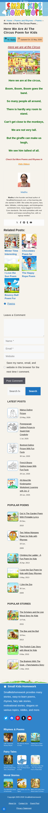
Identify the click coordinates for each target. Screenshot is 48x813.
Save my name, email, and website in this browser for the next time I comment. (23, 367)
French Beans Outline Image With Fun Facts (28, 466)
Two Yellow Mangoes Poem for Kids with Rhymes (29, 536)
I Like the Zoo (26, 584)
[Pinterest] (24, 222)
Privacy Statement (23, 808)
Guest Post (34, 803)
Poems (38, 20)
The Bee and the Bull (29, 631)
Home (9, 20)
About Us (12, 803)
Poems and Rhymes (23, 20)
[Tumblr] (27, 222)
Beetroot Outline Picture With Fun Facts (27, 448)
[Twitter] (17, 222)
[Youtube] (31, 222)
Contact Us (23, 803)
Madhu (13, 40)
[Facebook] (20, 222)
